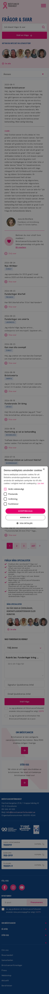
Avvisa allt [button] (25, 517)
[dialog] (24, 497)
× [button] (44, 469)
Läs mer (40, 483)
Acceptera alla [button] (25, 511)
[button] (24, 523)
